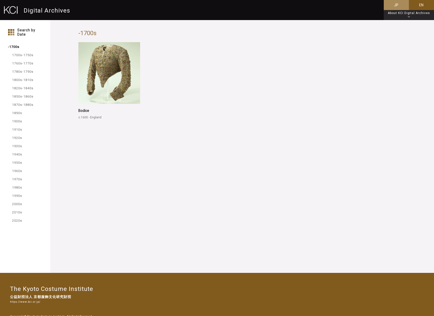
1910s (17, 129)
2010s (17, 212)
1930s (17, 146)
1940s (17, 154)
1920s (17, 138)
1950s (17, 163)
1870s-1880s (22, 105)
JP (396, 5)
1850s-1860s (22, 96)
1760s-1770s (22, 63)
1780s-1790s (22, 71)
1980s (17, 187)
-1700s (13, 47)
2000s (17, 204)
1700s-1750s (22, 55)
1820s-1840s (22, 88)
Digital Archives (47, 10)
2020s (17, 220)
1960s (17, 171)
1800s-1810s (22, 80)
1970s (17, 179)
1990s (17, 196)
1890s (17, 113)
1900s (17, 121)
